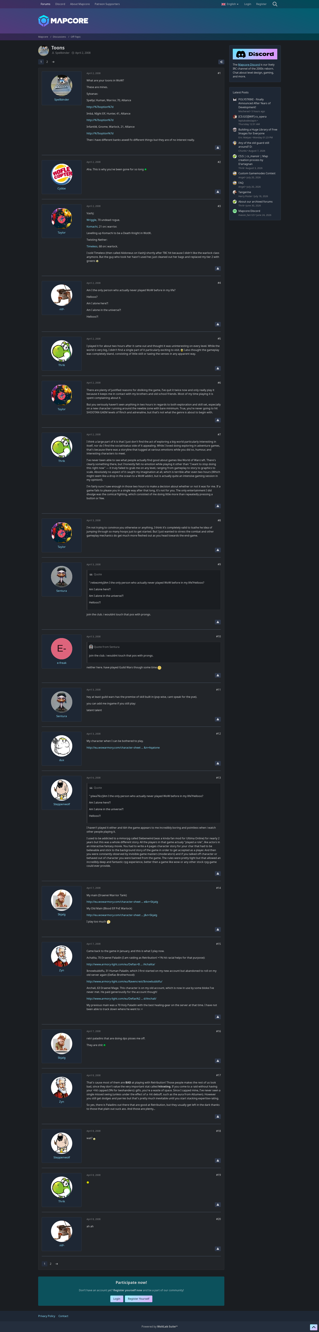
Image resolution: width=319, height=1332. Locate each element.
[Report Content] (218, 147)
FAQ (241, 183)
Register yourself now (127, 1290)
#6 (219, 383)
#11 (218, 689)
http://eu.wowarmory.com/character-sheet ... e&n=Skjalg (122, 902)
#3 (219, 206)
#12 (218, 733)
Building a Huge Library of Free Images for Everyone (257, 131)
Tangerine (244, 192)
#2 (219, 162)
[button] (230, 4)
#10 (218, 636)
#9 (219, 564)
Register (261, 4)
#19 (218, 1175)
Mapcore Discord (249, 211)
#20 (218, 1219)
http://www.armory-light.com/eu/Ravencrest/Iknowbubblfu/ (124, 981)
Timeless (92, 246)
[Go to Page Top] (313, 1327)
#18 (218, 1131)
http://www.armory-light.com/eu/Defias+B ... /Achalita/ (121, 964)
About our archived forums (255, 201)
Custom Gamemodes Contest (256, 173)
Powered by (160, 1326)
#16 (218, 1031)
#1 (219, 73)
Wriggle (91, 220)
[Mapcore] (159, 20)
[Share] (221, 62)
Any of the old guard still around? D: (253, 145)
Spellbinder (62, 53)
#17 (218, 1075)
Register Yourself (138, 1299)
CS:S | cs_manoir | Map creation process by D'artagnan (253, 160)
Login (247, 4)
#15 (218, 944)
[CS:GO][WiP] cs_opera (252, 116)
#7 (219, 434)
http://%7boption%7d (100, 107)
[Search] (275, 4)
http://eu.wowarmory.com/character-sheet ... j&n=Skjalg (122, 915)
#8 (219, 520)
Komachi (92, 226)
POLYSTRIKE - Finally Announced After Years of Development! (254, 103)
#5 (219, 338)
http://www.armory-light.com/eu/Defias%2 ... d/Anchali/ (121, 998)
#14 (218, 888)
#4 (219, 283)
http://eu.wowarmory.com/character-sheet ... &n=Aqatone (123, 747)
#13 (218, 778)
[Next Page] (53, 62)
